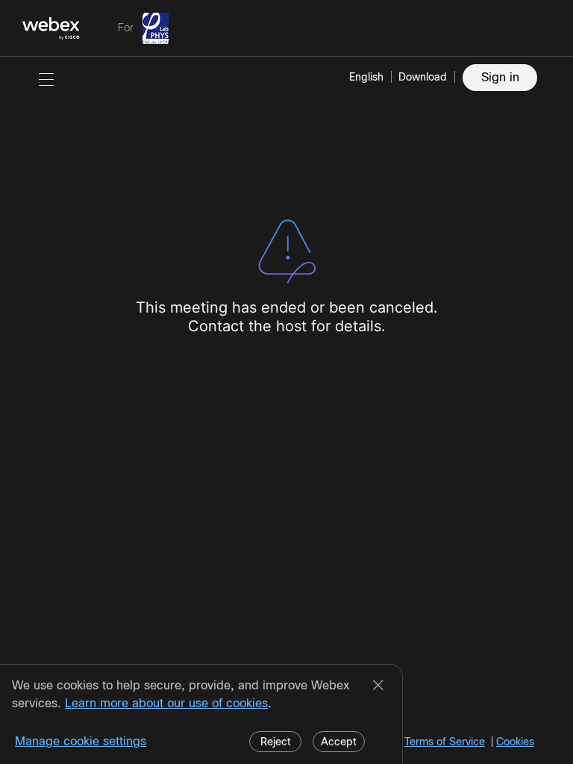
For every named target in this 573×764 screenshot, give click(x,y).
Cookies (515, 742)
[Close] (378, 686)
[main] (286, 410)
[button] (46, 79)
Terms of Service (444, 742)
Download (422, 77)
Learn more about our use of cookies (166, 703)
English (366, 77)
